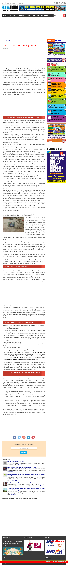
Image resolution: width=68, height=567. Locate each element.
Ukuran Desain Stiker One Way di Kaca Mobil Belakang (57, 101)
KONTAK (33, 15)
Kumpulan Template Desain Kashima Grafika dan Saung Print (57, 112)
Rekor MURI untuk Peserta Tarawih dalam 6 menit (22, 322)
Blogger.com (63, 562)
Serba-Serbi (6, 48)
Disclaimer (21, 3)
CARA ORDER (21, 15)
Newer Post (5, 532)
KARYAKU (10, 562)
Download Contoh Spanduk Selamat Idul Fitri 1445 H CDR (12, 543)
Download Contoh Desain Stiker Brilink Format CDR (57, 106)
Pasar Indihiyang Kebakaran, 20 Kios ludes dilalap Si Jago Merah (22, 467)
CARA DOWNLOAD (44, 15)
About (3, 3)
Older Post (43, 532)
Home (5, 15)
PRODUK (14, 15)
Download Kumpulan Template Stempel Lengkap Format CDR (56, 84)
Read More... (20, 464)
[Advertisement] (34, 27)
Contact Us (8, 3)
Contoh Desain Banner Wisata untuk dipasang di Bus (57, 69)
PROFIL (9, 15)
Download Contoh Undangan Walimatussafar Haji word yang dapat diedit (56, 119)
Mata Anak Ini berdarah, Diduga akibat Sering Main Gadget (24, 117)
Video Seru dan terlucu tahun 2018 (18, 266)
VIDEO (38, 15)
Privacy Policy (14, 3)
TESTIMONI (28, 15)
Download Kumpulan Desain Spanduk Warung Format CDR (57, 90)
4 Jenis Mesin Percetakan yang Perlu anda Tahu (57, 74)
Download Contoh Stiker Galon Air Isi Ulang (57, 95)
